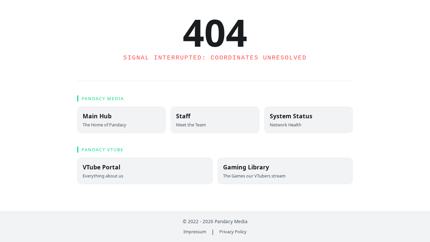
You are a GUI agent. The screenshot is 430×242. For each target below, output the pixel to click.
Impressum (194, 232)
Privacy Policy (233, 232)
